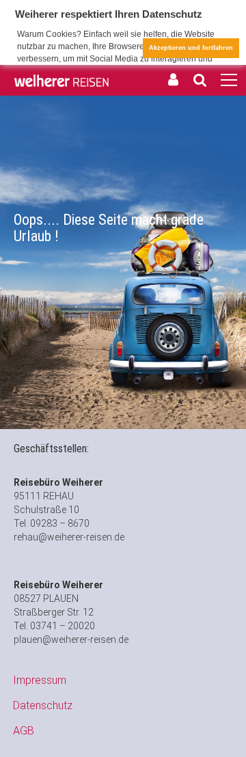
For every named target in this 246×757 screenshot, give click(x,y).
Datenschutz (42, 705)
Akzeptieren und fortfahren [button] (191, 47)
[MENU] (229, 80)
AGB (23, 730)
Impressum (39, 680)
